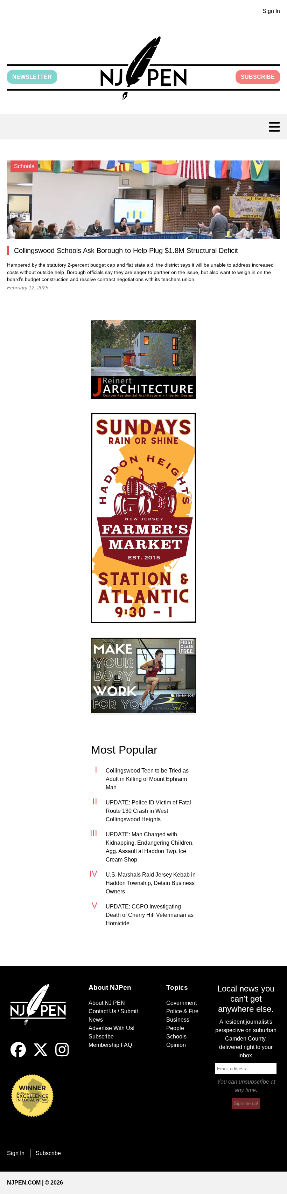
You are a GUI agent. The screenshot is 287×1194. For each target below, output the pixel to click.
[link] (143, 359)
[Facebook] (18, 1055)
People (175, 1028)
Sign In (271, 11)
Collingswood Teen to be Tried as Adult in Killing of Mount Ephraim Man (147, 779)
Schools (176, 1036)
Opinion (176, 1045)
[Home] (41, 1013)
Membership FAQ (110, 1045)
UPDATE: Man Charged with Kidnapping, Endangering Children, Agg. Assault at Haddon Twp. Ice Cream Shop (150, 847)
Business (177, 1020)
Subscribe (258, 77)
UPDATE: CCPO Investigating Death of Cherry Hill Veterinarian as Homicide (150, 915)
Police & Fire (182, 1011)
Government (181, 1003)
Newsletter (32, 77)
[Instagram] (62, 1055)
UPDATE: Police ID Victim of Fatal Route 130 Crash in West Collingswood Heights (148, 811)
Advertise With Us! (111, 1028)
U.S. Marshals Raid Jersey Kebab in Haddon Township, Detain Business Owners (151, 883)
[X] (40, 1055)
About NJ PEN (107, 1003)
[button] (143, 68)
